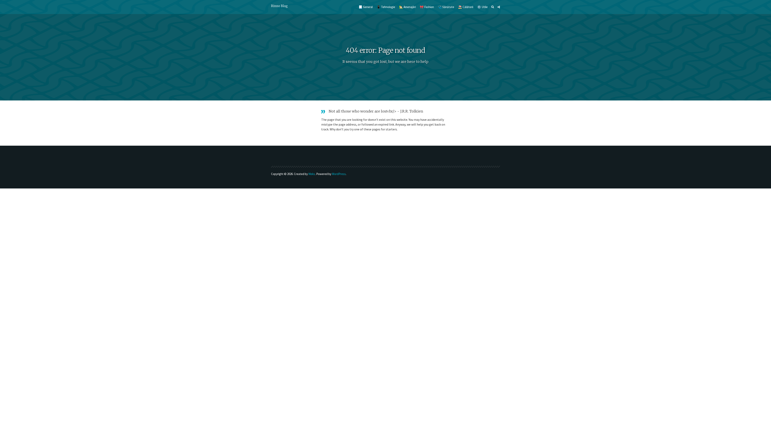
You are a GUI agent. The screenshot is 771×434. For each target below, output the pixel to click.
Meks (311, 174)
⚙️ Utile (482, 7)
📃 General (366, 7)
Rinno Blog (279, 6)
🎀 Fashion (427, 7)
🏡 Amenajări (407, 7)
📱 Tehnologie (386, 7)
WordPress (339, 174)
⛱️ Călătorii (465, 7)
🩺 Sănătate (446, 7)
